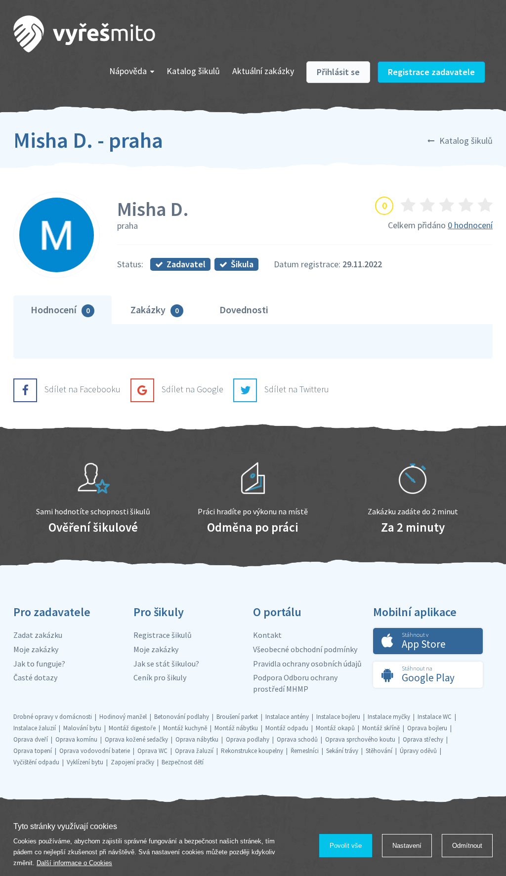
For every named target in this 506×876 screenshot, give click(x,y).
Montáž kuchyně (185, 728)
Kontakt (267, 635)
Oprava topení (32, 751)
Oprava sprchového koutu (360, 739)
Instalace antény (287, 716)
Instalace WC (435, 716)
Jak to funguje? (39, 663)
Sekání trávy (342, 751)
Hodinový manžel (123, 716)
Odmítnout (467, 845)
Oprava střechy (423, 739)
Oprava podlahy (247, 739)
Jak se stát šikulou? (166, 663)
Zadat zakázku (37, 635)
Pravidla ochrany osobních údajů (307, 663)
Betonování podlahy (181, 716)
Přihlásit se (338, 72)
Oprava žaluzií (194, 751)
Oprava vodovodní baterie (94, 751)
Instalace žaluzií (34, 728)
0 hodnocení (470, 225)
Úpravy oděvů (418, 751)
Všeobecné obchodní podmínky (305, 649)
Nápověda (128, 71)
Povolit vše (346, 845)
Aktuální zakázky (263, 71)
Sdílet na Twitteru (296, 389)
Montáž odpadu (286, 728)
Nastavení (407, 845)
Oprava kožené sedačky (136, 739)
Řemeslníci (305, 751)
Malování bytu (82, 728)
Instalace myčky (389, 716)
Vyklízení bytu (85, 762)
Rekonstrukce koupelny (252, 751)
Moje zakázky (35, 649)
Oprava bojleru (427, 728)
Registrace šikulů (162, 635)
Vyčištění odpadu (36, 762)
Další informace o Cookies (74, 863)
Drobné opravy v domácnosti (52, 716)
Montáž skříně (381, 728)
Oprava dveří (30, 739)
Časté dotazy (35, 677)
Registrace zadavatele (431, 72)
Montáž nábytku (236, 728)
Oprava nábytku (196, 739)
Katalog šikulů (193, 71)
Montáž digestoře (132, 728)
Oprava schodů (297, 739)
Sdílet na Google (192, 389)
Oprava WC (152, 751)
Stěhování (379, 751)
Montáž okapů (335, 728)
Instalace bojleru (338, 716)
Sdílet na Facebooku (82, 389)
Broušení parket (237, 716)
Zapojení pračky (132, 762)
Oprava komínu (76, 739)
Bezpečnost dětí (183, 762)
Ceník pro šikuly (159, 677)
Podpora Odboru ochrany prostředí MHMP (295, 683)
